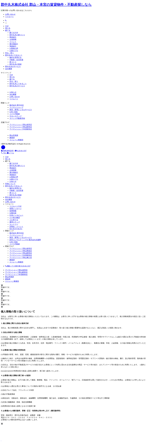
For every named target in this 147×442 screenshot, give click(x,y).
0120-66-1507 (21, 151)
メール (11, 153)
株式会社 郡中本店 (16, 105)
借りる (7, 28)
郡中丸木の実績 (15, 64)
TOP (7, 26)
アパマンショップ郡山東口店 (20, 257)
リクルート (9, 17)
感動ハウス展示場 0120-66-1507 (18, 266)
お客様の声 (13, 48)
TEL (5, 153)
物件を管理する (15, 57)
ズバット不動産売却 (17, 118)
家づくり (12, 62)
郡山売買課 (13, 135)
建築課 (12, 138)
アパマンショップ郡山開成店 (20, 251)
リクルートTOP (15, 206)
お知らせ (12, 181)
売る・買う (9, 53)
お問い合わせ (10, 14)
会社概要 (8, 69)
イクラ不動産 (14, 114)
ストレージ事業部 (16, 140)
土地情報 (12, 39)
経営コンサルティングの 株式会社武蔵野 (25, 240)
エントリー (13, 224)
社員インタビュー (16, 215)
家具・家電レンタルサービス (20, 110)
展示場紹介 (13, 44)
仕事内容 (12, 213)
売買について (10, 184)
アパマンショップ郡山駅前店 (20, 127)
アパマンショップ (16, 107)
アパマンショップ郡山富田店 (20, 125)
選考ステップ (14, 222)
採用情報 (12, 211)
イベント (12, 42)
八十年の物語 (14, 217)
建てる (7, 30)
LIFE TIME (13, 112)
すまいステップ (15, 116)
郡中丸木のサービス (13, 66)
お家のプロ (13, 51)
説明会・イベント (16, 227)
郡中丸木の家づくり (17, 35)
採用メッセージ (15, 208)
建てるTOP (13, 33)
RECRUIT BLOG (15, 229)
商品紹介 (12, 37)
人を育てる (13, 220)
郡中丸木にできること (13, 55)
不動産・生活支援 (16, 60)
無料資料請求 (8, 151)
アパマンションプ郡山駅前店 (20, 253)
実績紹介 (12, 46)
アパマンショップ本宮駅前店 (20, 129)
